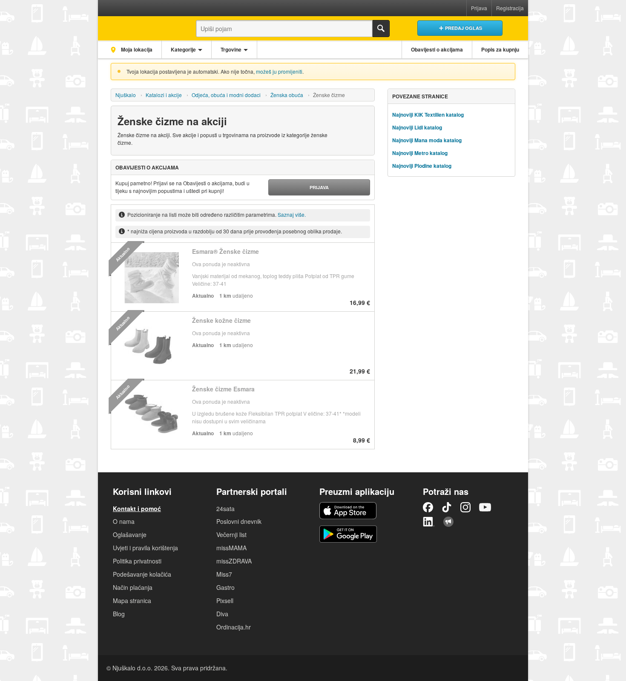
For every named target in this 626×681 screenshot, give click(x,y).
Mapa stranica (132, 600)
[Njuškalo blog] (448, 522)
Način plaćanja (132, 587)
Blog (119, 613)
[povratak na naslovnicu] (139, 26)
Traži (381, 28)
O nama (124, 521)
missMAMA (231, 547)
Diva (222, 613)
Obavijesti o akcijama (437, 49)
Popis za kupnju (500, 49)
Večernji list (231, 534)
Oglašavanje (129, 534)
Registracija (510, 7)
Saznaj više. (292, 214)
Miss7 (224, 574)
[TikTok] (447, 507)
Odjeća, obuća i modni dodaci (226, 94)
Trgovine (231, 49)
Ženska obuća (286, 94)
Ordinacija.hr (233, 627)
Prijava (479, 7)
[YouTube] (485, 507)
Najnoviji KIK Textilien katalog (428, 114)
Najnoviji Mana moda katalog (427, 140)
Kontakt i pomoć (137, 508)
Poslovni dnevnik (238, 521)
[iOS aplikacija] (347, 510)
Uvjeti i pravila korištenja (145, 547)
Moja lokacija (136, 49)
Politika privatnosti (137, 561)
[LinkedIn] (429, 522)
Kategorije (183, 49)
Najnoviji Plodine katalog (421, 166)
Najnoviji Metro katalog (420, 153)
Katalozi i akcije (164, 94)
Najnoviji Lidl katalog (417, 127)
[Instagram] (465, 507)
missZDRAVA (234, 561)
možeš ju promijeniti (279, 71)
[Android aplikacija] (348, 534)
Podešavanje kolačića (142, 574)
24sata (225, 508)
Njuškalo (125, 94)
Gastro (225, 587)
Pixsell (224, 600)
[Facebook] (428, 507)
